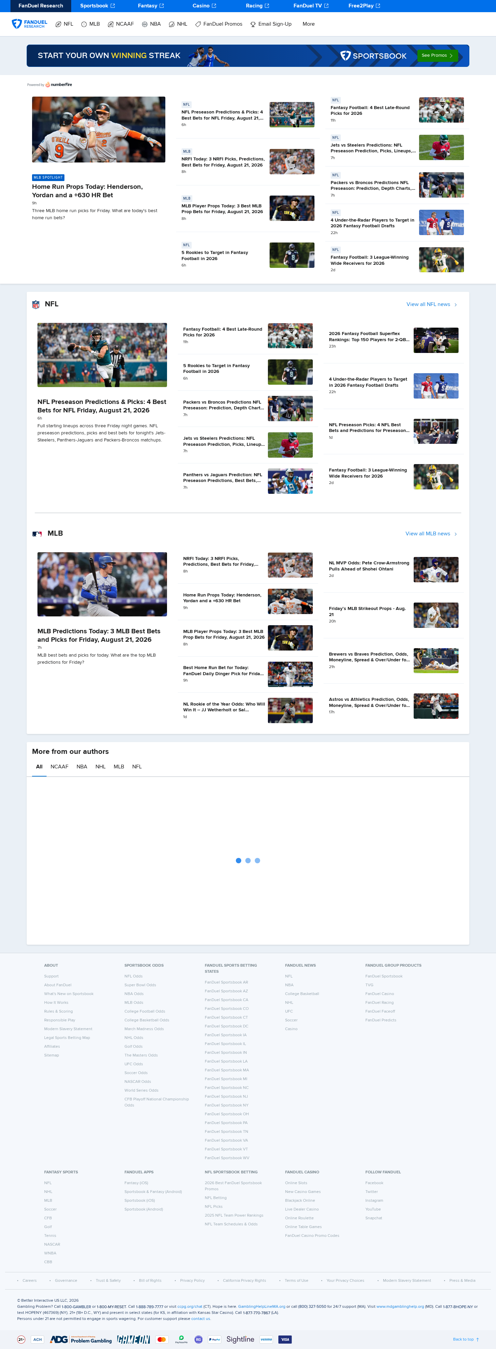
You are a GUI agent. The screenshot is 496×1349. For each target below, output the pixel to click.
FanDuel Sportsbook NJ (226, 1097)
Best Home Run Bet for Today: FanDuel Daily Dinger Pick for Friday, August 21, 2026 (223, 673)
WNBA (50, 1253)
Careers (30, 1281)
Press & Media (462, 1281)
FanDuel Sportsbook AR (226, 983)
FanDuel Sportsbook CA (226, 1000)
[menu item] (29, 17)
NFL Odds (134, 976)
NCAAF (125, 24)
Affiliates (52, 1047)
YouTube (373, 1209)
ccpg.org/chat (189, 1307)
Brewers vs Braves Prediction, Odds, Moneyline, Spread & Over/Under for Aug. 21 (368, 660)
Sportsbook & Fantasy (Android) (153, 1192)
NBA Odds (134, 994)
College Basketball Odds (147, 1020)
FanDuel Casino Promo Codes (312, 1236)
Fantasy (147, 6)
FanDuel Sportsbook (384, 976)
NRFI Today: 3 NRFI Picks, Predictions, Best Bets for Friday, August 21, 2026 (219, 564)
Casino (201, 6)
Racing (254, 6)
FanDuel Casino (379, 994)
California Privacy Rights (244, 1281)
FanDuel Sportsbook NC (227, 1088)
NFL (68, 24)
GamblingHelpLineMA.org (261, 1307)
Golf (48, 1227)
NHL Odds (134, 1038)
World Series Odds (142, 1091)
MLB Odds (134, 1003)
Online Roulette (299, 1218)
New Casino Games (303, 1192)
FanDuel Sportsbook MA (227, 1070)
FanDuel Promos (222, 24)
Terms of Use (296, 1281)
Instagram (374, 1201)
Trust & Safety (108, 1281)
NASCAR (52, 1245)
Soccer (291, 1020)
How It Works (56, 1003)
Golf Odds (134, 1047)
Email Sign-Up (275, 24)
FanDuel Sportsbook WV (227, 1158)
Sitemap (51, 1055)
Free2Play (361, 6)
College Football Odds (145, 1012)
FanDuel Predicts (380, 1020)
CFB (48, 1218)
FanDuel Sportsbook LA (226, 1062)
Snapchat (373, 1218)
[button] (437, 56)
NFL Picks (214, 1207)
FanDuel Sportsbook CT (226, 1018)
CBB (48, 1262)
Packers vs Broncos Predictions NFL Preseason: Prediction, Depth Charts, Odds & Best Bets (371, 188)
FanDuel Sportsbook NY (227, 1105)
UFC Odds (134, 1064)
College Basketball (302, 994)
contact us (200, 1319)
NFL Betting (216, 1198)
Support (51, 976)
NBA (155, 24)
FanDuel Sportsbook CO (227, 1009)
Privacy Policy (192, 1281)
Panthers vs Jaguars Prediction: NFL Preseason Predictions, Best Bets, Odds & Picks (222, 481)
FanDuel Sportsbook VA (226, 1141)
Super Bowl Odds (140, 985)
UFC (289, 1012)
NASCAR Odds (138, 1082)
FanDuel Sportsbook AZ (226, 991)
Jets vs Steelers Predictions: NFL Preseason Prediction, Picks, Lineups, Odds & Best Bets (371, 151)
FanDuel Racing (379, 1003)
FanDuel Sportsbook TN (226, 1132)
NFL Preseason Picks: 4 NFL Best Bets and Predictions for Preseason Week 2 (367, 431)
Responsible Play (59, 1020)
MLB (94, 24)
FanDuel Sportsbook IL (225, 1044)
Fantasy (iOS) (136, 1183)
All (39, 767)
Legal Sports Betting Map (67, 1038)
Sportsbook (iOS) (140, 1201)
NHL (182, 24)
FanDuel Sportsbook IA (226, 1035)
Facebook (374, 1183)
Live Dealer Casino (302, 1209)
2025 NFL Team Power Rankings (234, 1216)
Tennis (50, 1236)
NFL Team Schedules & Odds (231, 1224)
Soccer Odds (136, 1073)
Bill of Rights (150, 1281)
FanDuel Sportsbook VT (226, 1149)
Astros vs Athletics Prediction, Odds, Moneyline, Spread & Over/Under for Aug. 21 (369, 705)
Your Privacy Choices (345, 1281)
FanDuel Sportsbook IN (226, 1053)
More (309, 24)
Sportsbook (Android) (144, 1209)
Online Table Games (303, 1227)
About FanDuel (58, 985)
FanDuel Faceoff (380, 1012)
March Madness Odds (144, 1029)
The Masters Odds (141, 1055)
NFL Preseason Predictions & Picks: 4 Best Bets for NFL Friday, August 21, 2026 (222, 118)
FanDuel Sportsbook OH (227, 1114)
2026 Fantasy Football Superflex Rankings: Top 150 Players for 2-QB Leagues (367, 339)
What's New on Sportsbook (68, 994)
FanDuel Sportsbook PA (226, 1123)
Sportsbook (94, 6)
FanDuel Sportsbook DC (226, 1026)
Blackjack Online (300, 1201)
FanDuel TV (308, 6)
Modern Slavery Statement (68, 1029)
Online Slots (296, 1183)
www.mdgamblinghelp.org (400, 1307)
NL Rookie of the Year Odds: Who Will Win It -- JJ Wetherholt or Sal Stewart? (224, 710)
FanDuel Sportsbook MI (226, 1079)
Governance (66, 1281)
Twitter (371, 1192)
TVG (369, 985)
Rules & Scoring (58, 1012)
